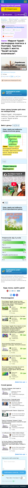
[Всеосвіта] (2, 1)
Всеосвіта (4, 19)
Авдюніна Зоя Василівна (15, 27)
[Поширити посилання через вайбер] (17, 295)
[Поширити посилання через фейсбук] (14, 295)
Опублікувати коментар (14, 472)
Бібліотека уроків (13, 19)
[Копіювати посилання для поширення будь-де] (11, 295)
